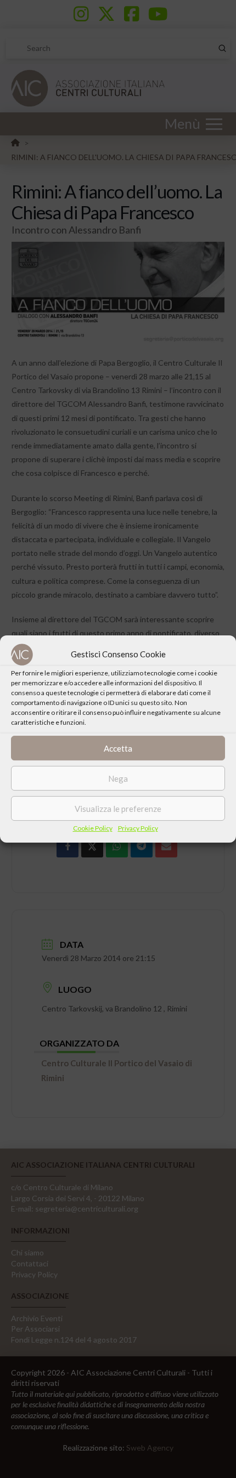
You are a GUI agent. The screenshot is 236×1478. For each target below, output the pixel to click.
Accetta (118, 748)
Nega (118, 778)
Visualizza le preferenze (118, 809)
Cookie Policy (93, 828)
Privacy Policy (138, 828)
